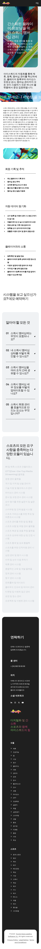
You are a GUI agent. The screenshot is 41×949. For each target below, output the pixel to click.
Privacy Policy (12, 940)
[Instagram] (15, 702)
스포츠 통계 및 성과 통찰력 (17, 543)
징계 (14, 777)
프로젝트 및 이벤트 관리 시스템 (19, 601)
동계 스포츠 (17, 855)
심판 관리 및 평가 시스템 (16, 555)
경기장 (15, 826)
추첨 (14, 808)
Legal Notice (23, 940)
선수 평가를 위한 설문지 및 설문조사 (20, 503)
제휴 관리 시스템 (13, 564)
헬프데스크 (16, 784)
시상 (14, 759)
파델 (14, 900)
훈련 (14, 833)
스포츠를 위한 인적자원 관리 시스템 (19, 549)
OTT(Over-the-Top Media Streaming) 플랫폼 (19, 473)
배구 (14, 865)
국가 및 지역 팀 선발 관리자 (17, 483)
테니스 (15, 897)
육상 (14, 883)
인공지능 (16, 752)
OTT (14, 798)
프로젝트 (16, 801)
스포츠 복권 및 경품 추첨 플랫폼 (20, 531)
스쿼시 (15, 879)
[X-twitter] (19, 702)
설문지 (15, 805)
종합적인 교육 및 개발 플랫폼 (18, 569)
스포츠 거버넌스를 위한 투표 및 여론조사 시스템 (19, 515)
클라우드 (16, 766)
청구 (14, 763)
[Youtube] (23, 702)
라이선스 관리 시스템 (15, 492)
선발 (14, 819)
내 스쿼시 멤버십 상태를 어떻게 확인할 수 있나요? (20, 353)
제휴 (14, 749)
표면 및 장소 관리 (13, 596)
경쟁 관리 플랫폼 (13, 479)
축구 (14, 886)
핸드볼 (15, 907)
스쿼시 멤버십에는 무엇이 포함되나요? (21, 336)
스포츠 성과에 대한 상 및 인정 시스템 (20, 537)
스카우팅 (16, 815)
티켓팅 (15, 830)
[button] (20, 336)
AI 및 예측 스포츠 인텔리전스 (18, 466)
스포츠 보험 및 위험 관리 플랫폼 (20, 526)
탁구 (14, 893)
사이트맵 (16, 911)
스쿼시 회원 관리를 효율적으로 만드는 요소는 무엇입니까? (20, 409)
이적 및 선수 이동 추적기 (16, 560)
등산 (14, 858)
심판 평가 (16, 812)
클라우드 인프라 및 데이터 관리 (19, 587)
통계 (14, 823)
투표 (14, 840)
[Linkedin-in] (11, 702)
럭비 (14, 862)
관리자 (15, 773)
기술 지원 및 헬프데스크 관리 (18, 488)
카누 (14, 890)
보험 (14, 791)
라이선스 (16, 794)
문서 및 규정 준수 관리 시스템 (19, 497)
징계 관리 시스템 (13, 573)
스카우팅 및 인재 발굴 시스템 (18, 509)
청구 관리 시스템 (13, 578)
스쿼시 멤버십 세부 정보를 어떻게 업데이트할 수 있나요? (20, 389)
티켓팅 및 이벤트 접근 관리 (17, 591)
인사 (14, 787)
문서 (14, 780)
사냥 (14, 876)
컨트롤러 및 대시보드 (15, 582)
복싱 (14, 872)
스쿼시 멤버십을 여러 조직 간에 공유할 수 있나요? (20, 370)
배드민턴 (16, 869)
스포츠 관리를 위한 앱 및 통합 (19, 521)
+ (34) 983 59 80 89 (18, 666)
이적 (14, 837)
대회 (14, 770)
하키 (14, 904)
